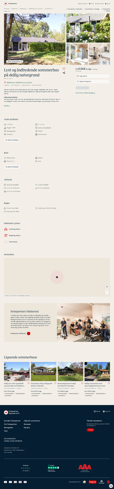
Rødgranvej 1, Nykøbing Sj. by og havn (19, 82)
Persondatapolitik (10, 438)
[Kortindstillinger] (107, 286)
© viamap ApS (12, 295)
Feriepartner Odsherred (18, 333)
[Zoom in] (107, 290)
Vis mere (6, 105)
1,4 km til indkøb (43, 184)
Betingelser (8, 428)
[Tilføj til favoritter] (64, 68)
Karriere (27, 428)
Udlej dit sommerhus (83, 3)
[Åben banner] (111, 486)
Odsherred (14, 8)
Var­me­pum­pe (11, 131)
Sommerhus (48, 8)
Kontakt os (92, 92)
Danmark (6, 8)
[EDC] (84, 482)
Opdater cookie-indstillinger (13, 441)
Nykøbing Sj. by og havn (35, 8)
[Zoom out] (107, 293)
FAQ (6, 431)
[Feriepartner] (10, 3)
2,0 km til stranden (13, 184)
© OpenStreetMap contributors (23, 295)
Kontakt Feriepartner (12, 421)
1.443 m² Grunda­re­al (44, 127)
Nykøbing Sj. (23, 8)
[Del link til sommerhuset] (64, 72)
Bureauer (27, 424)
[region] (57, 277)
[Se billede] (34, 39)
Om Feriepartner (10, 424)
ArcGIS (7, 295)
